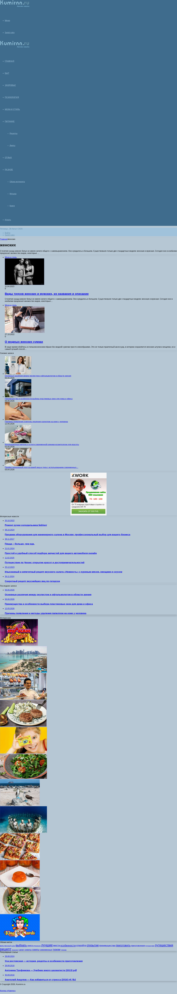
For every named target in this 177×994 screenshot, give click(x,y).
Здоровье (10, 85)
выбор (13, 946)
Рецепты (13, 133)
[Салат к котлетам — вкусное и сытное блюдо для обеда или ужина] (23, 726)
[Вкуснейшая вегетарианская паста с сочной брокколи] (20, 913)
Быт (7, 73)
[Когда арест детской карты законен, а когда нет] (23, 753)
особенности (68, 945)
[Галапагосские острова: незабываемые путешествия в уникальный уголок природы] (20, 805)
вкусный (7, 946)
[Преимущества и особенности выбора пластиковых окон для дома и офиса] (18, 397)
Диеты (12, 145)
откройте (81, 945)
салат (21, 950)
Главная (3, 239)
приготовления (138, 945)
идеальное (37, 946)
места (56, 945)
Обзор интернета (17, 182)
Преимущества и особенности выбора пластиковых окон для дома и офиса (38, 399)
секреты (28, 950)
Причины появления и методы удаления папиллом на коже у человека (36, 422)
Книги (12, 206)
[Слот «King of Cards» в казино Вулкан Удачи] (20, 940)
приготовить (123, 945)
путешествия (164, 945)
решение (15, 950)
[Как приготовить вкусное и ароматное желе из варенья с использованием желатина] (20, 886)
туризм (56, 949)
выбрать (21, 945)
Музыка (13, 194)
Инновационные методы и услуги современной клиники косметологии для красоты (42, 444)
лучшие (47, 945)
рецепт (5, 949)
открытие (93, 945)
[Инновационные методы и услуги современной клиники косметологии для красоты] (18, 442)
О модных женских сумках (24, 341)
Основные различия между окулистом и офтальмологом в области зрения (38, 376)
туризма (63, 950)
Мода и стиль (12, 109)
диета (30, 945)
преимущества (107, 945)
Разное (9, 170)
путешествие (149, 946)
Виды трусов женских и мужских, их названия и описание (47, 293)
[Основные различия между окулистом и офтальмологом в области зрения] (18, 374)
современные (46, 950)
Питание (10, 121)
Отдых (8, 158)
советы (35, 949)
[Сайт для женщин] (14, 7)
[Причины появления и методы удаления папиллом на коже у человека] (18, 419)
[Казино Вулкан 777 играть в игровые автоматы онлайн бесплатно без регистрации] (19, 645)
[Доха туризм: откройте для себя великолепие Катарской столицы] (23, 672)
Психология (12, 97)
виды (2, 946)
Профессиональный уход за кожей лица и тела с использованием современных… (41, 467)
